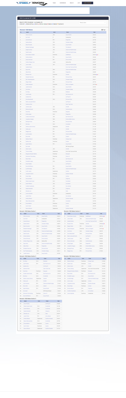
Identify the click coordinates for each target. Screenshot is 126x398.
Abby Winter (28, 72)
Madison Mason (29, 139)
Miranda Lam (28, 191)
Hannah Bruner (29, 39)
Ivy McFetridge (29, 168)
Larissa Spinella (29, 193)
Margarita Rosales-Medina (31, 153)
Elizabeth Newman (30, 77)
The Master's (68, 47)
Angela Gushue (29, 49)
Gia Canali (28, 146)
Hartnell (67, 74)
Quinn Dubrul (28, 205)
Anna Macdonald (29, 99)
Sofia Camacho (29, 34)
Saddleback (68, 54)
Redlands (68, 91)
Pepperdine (68, 39)
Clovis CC (68, 156)
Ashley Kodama (29, 57)
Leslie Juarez (28, 171)
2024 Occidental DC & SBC (28, 18)
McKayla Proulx (29, 121)
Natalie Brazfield (29, 188)
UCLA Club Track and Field (71, 67)
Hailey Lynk (28, 129)
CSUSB (67, 106)
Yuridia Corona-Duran (30, 116)
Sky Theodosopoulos (30, 79)
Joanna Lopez (29, 106)
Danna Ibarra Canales (30, 54)
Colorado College (69, 42)
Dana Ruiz (28, 111)
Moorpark (68, 153)
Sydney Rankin (29, 42)
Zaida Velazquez (29, 84)
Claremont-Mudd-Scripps (71, 49)
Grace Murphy (29, 163)
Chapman (68, 178)
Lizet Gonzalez (29, 134)
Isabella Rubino (29, 67)
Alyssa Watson (29, 208)
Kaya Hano (28, 69)
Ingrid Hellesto (29, 143)
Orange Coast (68, 139)
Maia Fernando (29, 44)
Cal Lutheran (68, 186)
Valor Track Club (69, 104)
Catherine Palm (29, 104)
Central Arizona (69, 109)
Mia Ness (28, 124)
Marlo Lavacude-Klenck (30, 101)
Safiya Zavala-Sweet (30, 181)
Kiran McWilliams (29, 166)
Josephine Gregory (30, 119)
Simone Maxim (29, 178)
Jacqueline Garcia (29, 173)
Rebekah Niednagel (30, 47)
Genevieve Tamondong (30, 156)
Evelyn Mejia (28, 176)
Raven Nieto (28, 158)
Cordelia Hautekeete (30, 186)
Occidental (68, 124)
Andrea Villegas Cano (30, 62)
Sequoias (68, 111)
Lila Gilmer (28, 89)
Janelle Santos (29, 86)
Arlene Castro (28, 148)
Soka (67, 191)
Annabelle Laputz (29, 161)
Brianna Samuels (29, 109)
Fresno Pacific (69, 59)
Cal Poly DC (68, 96)
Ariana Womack (29, 59)
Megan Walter (29, 81)
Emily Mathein (29, 203)
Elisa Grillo (28, 136)
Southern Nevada (69, 173)
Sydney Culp (28, 141)
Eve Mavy (28, 91)
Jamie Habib (28, 64)
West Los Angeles (69, 84)
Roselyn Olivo (28, 74)
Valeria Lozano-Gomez (30, 126)
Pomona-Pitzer (69, 77)
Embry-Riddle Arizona (70, 119)
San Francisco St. (69, 94)
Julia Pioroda (28, 94)
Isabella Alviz (28, 96)
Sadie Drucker (29, 52)
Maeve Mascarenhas (30, 201)
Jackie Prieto (28, 196)
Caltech (67, 136)
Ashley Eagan (28, 114)
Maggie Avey (28, 131)
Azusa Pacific (68, 34)
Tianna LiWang (29, 151)
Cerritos (67, 171)
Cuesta (67, 141)
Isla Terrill (28, 37)
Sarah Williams (29, 183)
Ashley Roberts (29, 198)
